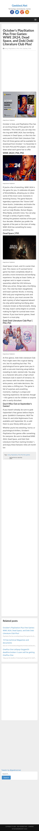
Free (29, 48)
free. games (26, 455)
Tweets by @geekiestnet (11, 770)
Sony (6, 48)
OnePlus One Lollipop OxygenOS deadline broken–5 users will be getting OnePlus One (19, 652)
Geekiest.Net (19, 5)
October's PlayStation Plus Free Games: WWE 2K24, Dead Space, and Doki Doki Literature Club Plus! (18, 630)
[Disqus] (19, 691)
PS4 (21, 48)
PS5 (17, 48)
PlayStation (12, 48)
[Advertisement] (19, 71)
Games (25, 48)
